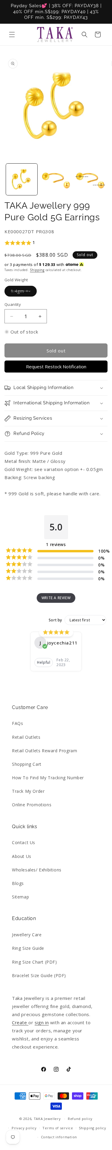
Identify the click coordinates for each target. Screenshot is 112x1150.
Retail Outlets (26, 737)
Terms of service (57, 1128)
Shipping (37, 270)
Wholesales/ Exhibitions (37, 870)
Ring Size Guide (28, 948)
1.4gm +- (24, 292)
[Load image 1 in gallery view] (21, 179)
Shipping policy (92, 1128)
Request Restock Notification (56, 367)
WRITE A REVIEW (56, 597)
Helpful (43, 662)
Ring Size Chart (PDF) (34, 962)
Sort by (55, 620)
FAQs (17, 723)
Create (20, 1022)
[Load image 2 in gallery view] (56, 179)
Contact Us (23, 842)
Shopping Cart (27, 764)
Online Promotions (31, 804)
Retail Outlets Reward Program (44, 750)
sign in (42, 1022)
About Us (21, 856)
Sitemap (20, 897)
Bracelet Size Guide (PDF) (39, 975)
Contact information (59, 1137)
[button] (12, 34)
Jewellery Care (27, 934)
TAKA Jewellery (47, 1118)
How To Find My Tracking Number (48, 777)
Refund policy (80, 1118)
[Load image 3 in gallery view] (90, 179)
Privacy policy (24, 1128)
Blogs (18, 883)
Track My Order (28, 791)
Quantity (12, 304)
